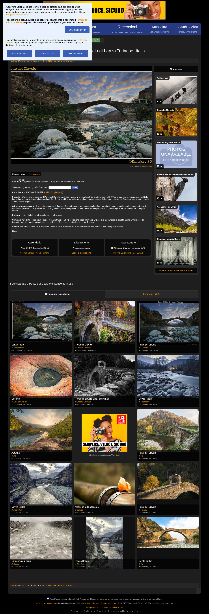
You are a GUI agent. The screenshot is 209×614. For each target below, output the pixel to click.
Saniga (80, 510)
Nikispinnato (147, 167)
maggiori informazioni (17, 14)
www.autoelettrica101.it (113, 608)
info (117, 455)
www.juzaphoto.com (94, 608)
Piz (14, 456)
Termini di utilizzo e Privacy (88, 603)
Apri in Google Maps (53, 192)
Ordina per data (151, 294)
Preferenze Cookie (108, 603)
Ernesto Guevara (84, 348)
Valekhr (144, 510)
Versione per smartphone (46, 603)
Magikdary (145, 402)
